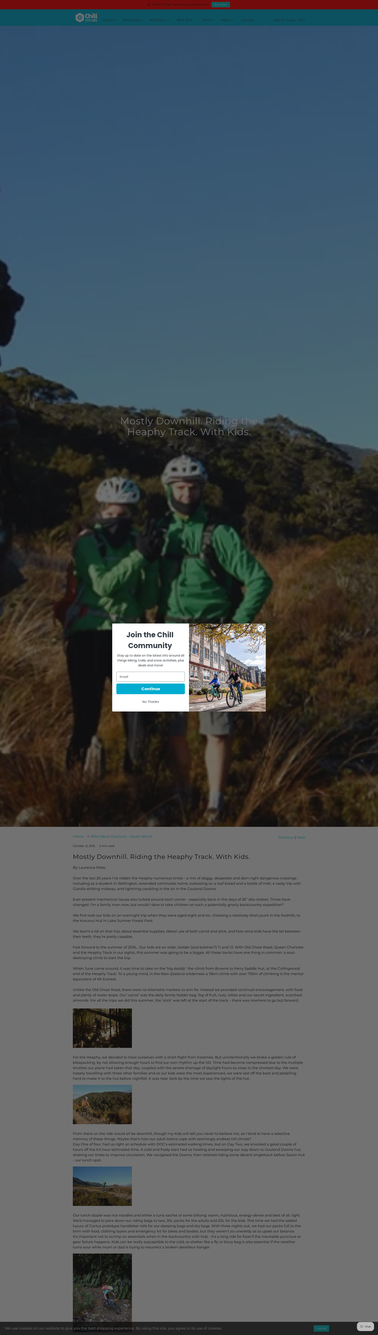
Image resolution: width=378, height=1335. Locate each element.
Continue (150, 689)
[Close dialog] (260, 628)
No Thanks (150, 701)
